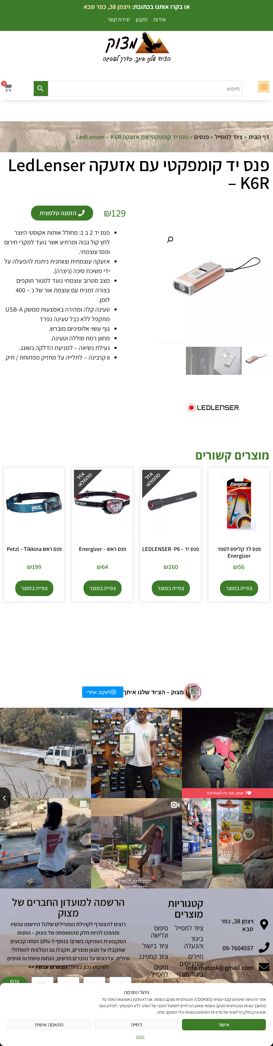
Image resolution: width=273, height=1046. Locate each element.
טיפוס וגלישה (159, 931)
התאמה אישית (49, 1024)
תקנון (140, 1036)
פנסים (201, 137)
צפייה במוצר (239, 588)
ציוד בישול (155, 945)
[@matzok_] (193, 692)
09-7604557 (238, 948)
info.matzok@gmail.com (219, 967)
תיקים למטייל (159, 970)
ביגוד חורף (190, 974)
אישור (224, 1024)
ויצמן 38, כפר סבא (237, 925)
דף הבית (258, 137)
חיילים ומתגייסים (191, 960)
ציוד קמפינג (153, 956)
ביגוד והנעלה (193, 942)
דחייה (136, 1024)
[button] (263, 86)
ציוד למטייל (229, 137)
